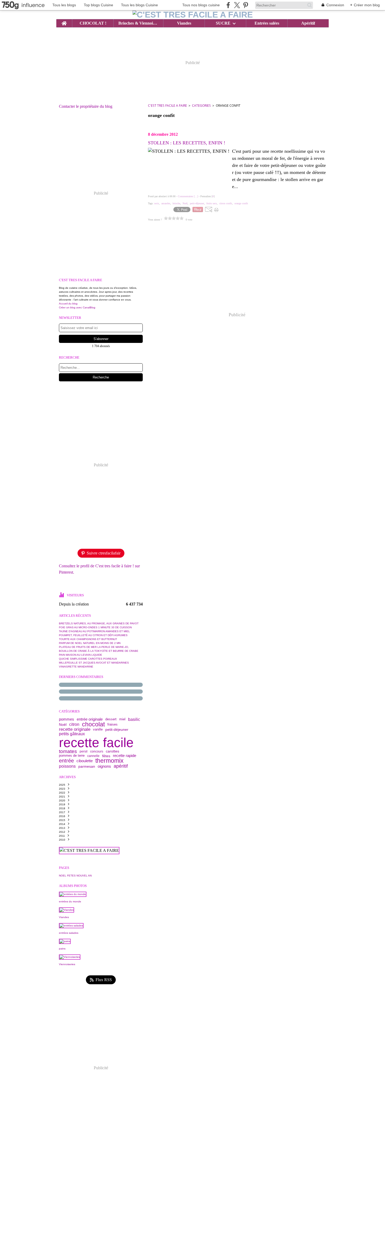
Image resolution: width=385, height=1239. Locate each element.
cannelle (93, 755)
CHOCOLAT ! (93, 23)
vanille (98, 729)
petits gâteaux (72, 734)
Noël (63, 724)
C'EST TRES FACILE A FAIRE (167, 105)
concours (96, 751)
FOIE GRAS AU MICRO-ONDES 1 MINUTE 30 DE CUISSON (95, 627)
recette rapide (124, 756)
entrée (66, 760)
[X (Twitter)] (237, 5)
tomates (68, 751)
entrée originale (90, 719)
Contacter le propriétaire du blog (85, 106)
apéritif (121, 766)
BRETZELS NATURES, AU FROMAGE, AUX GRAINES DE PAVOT (99, 623)
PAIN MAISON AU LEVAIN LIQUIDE (80, 654)
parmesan (86, 766)
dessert (111, 719)
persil (83, 751)
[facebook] (228, 5)
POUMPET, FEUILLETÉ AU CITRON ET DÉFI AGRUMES (93, 635)
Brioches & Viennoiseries (138, 23)
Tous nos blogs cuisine (201, 5)
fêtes (106, 756)
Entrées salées (267, 23)
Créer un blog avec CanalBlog (77, 307)
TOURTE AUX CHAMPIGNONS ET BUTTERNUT (88, 639)
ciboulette (84, 761)
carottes (112, 751)
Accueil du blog (68, 303)
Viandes (184, 23)
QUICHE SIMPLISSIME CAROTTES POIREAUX (88, 658)
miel (122, 719)
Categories (201, 105)
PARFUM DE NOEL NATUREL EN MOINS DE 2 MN (89, 643)
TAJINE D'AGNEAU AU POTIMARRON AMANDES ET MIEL (94, 631)
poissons (67, 766)
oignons (104, 766)
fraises (112, 724)
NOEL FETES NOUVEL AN (75, 875)
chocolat (93, 724)
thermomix (109, 761)
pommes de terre (72, 755)
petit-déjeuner (116, 729)
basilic (134, 719)
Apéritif (308, 23)
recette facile (96, 742)
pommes (66, 719)
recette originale (74, 729)
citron (74, 724)
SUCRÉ (223, 23)
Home (64, 21)
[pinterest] (245, 5)
